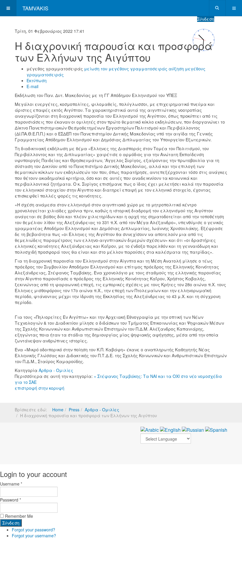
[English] (170, 429)
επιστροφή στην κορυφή (39, 388)
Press (74, 410)
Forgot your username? (34, 535)
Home (57, 410)
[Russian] (193, 429)
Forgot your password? (33, 530)
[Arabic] (149, 429)
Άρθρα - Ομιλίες (56, 370)
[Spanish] (216, 429)
